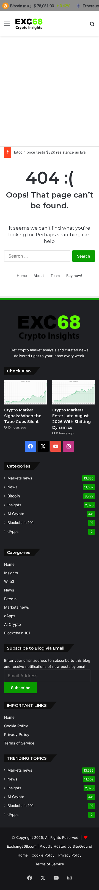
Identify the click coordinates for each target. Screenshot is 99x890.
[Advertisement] (49, 91)
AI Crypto (15, 514)
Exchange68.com (21, 846)
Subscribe (20, 687)
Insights (14, 505)
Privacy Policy (16, 734)
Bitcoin (13, 496)
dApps (12, 531)
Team (55, 275)
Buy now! (74, 275)
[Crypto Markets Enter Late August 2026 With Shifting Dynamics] (73, 392)
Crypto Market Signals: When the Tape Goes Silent (22, 416)
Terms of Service (19, 743)
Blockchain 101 (20, 522)
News (12, 487)
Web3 (9, 581)
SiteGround (82, 846)
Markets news (19, 478)
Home (22, 275)
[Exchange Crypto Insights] (29, 23)
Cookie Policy (16, 726)
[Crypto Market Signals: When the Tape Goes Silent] (25, 392)
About (39, 275)
